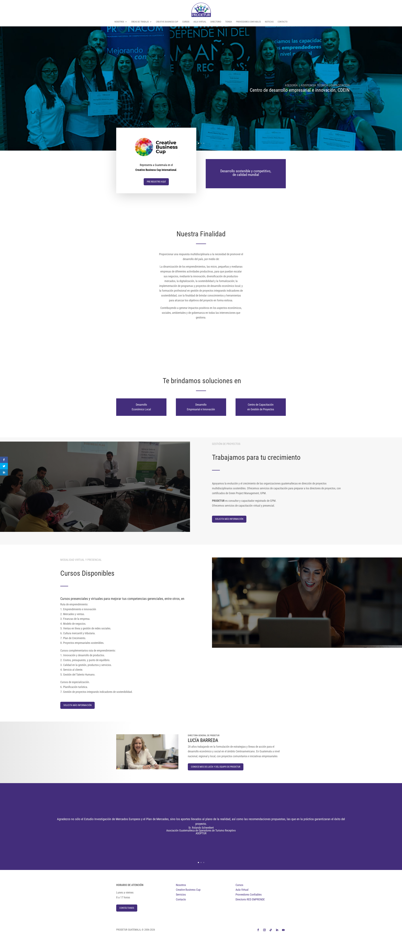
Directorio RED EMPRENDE (250, 899)
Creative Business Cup (167, 22)
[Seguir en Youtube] (283, 929)
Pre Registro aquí (156, 181)
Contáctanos (126, 908)
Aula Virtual (199, 22)
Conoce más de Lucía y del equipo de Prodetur (215, 766)
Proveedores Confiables (248, 22)
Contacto (282, 22)
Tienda (228, 22)
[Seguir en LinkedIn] (277, 929)
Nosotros (119, 22)
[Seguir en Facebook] (258, 929)
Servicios (181, 894)
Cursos (185, 22)
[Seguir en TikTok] (270, 929)
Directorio (215, 22)
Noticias (269, 22)
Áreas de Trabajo (140, 22)
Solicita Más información (229, 519)
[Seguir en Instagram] (264, 929)
